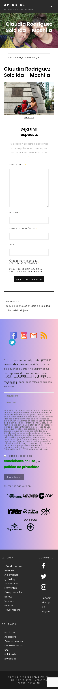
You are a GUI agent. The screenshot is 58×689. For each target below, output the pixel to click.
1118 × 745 (29, 117)
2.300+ (12, 383)
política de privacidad (21, 467)
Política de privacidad (23, 263)
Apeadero (15, 4)
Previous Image (16, 57)
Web (11, 244)
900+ (44, 376)
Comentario (17, 165)
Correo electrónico (23, 228)
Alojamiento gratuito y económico (11, 579)
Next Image (33, 57)
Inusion (35, 683)
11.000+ (34, 376)
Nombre (15, 212)
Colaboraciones (13, 641)
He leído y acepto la (24, 262)
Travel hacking (12, 609)
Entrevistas (10, 588)
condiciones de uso (19, 461)
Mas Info (30, 520)
